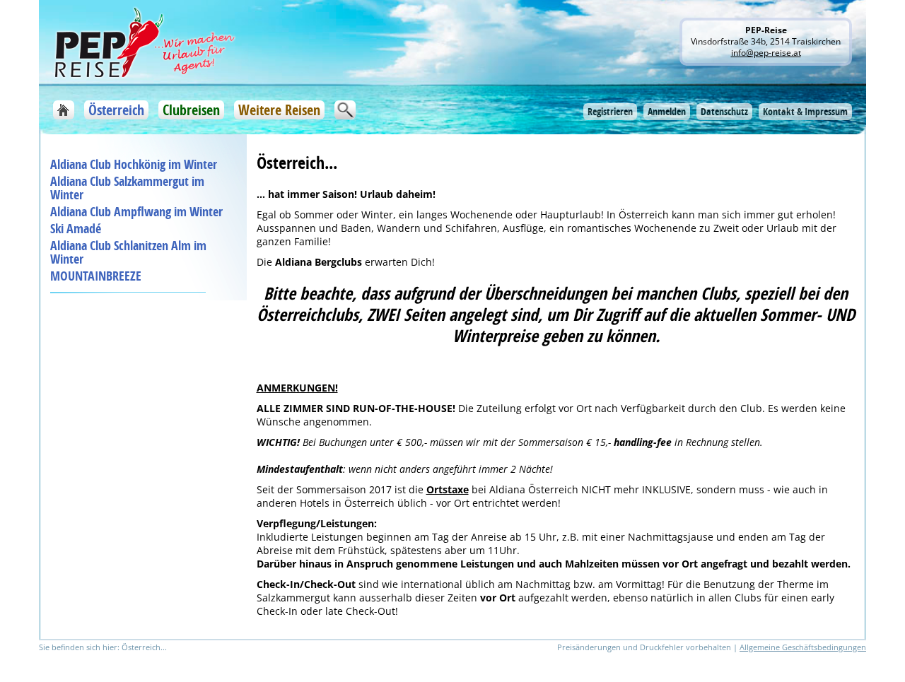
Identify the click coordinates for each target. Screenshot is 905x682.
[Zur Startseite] (145, 41)
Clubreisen (191, 109)
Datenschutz (724, 111)
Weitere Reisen (279, 109)
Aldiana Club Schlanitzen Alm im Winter (128, 252)
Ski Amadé (75, 228)
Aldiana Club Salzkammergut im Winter (127, 188)
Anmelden (667, 111)
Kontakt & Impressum (805, 111)
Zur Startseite (63, 110)
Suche (345, 110)
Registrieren (610, 111)
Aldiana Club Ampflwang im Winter (136, 212)
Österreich (116, 109)
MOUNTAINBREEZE (95, 276)
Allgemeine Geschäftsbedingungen (803, 647)
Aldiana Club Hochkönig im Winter (133, 164)
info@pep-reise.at (766, 53)
